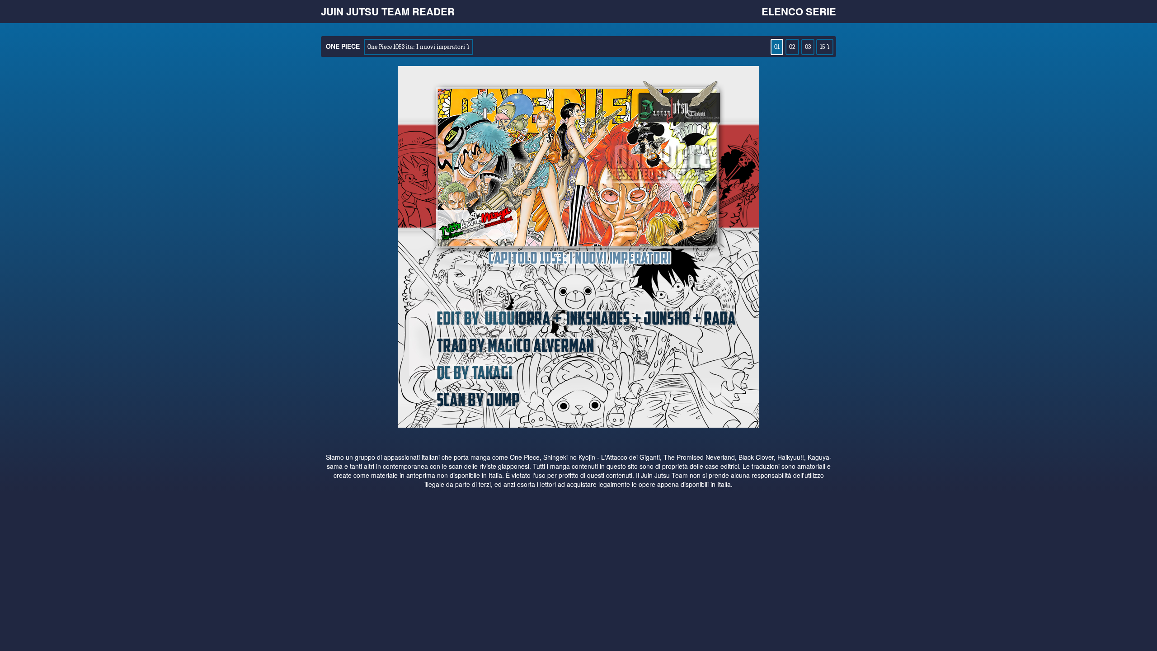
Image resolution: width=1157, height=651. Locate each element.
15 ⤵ (825, 47)
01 (777, 47)
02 (792, 47)
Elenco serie (799, 11)
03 (808, 47)
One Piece (343, 46)
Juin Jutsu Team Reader (388, 11)
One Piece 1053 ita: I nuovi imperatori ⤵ (418, 47)
